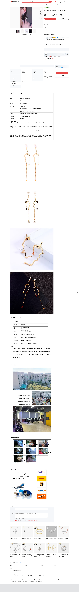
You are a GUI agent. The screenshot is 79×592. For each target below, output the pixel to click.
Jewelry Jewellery (41, 579)
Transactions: (57, 56)
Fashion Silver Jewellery (59, 579)
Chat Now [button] (63, 18)
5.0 (58, 67)
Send (16, 520)
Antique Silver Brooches (40, 575)
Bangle (55, 565)
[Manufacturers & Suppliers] (14, 2)
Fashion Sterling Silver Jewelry (33, 581)
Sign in (68, 2)
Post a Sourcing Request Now (32, 520)
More (10, 583)
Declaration (48, 588)
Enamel (26, 565)
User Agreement (44, 588)
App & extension (59, 4)
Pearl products (41, 565)
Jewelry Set (12, 575)
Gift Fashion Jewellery (13, 581)
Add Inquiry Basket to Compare (26, 34)
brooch (11, 565)
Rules (68, 4)
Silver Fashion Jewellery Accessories (22, 581)
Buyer (50, 4)
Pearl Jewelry (25, 575)
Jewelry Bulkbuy (40, 581)
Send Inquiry (50, 18)
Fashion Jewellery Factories (22, 579)
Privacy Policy (51, 588)
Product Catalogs (21, 562)
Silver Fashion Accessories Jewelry (50, 579)
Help (54, 4)
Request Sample (59, 20)
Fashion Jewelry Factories (14, 579)
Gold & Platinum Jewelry (18, 575)
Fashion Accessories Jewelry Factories (33, 579)
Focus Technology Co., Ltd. (34, 588)
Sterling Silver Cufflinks (47, 575)
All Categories (12, 4)
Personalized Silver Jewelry (31, 575)
